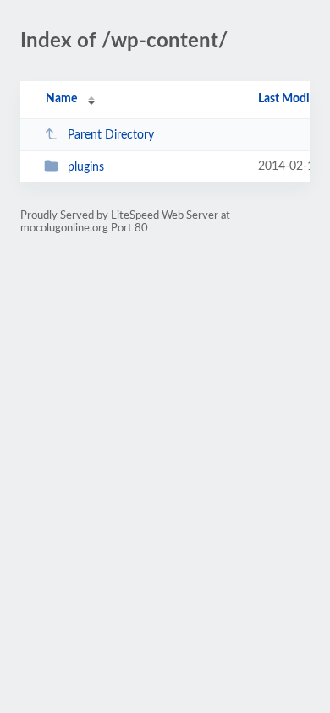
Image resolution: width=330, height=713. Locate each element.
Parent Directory (111, 135)
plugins (86, 167)
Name (61, 99)
